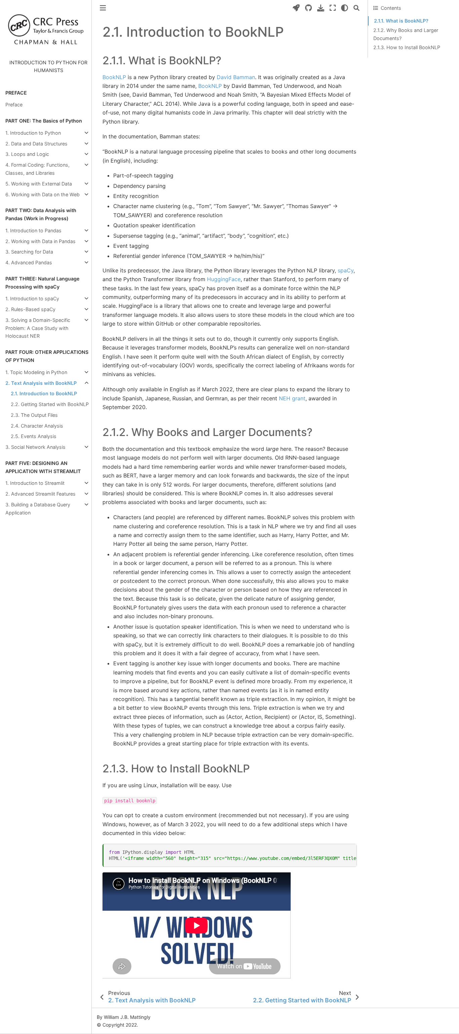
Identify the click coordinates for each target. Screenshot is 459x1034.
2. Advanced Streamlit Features (40, 494)
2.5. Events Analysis (33, 436)
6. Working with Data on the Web (42, 194)
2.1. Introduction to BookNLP (44, 393)
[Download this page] (321, 8)
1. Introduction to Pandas (33, 230)
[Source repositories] (308, 8)
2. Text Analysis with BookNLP (41, 383)
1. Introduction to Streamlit (35, 483)
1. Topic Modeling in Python (36, 372)
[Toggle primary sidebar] (103, 8)
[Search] (356, 8)
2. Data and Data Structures (36, 143)
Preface (14, 104)
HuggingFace (224, 279)
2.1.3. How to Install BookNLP (406, 47)
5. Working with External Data (38, 184)
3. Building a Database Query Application (37, 508)
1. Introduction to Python (33, 133)
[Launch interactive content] (296, 8)
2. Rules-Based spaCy (30, 309)
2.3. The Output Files (34, 415)
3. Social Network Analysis (35, 447)
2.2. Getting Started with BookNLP (50, 404)
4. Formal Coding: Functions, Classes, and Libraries (37, 169)
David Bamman (236, 77)
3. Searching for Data (29, 252)
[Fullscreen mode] (332, 8)
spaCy (345, 270)
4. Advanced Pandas (28, 262)
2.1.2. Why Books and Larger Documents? (405, 34)
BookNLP (114, 77)
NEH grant (292, 398)
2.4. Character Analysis (37, 426)
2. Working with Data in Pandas (40, 241)
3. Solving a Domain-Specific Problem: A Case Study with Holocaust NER (37, 328)
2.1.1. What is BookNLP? (401, 21)
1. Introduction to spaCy (32, 298)
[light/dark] (344, 8)
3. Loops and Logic (27, 154)
